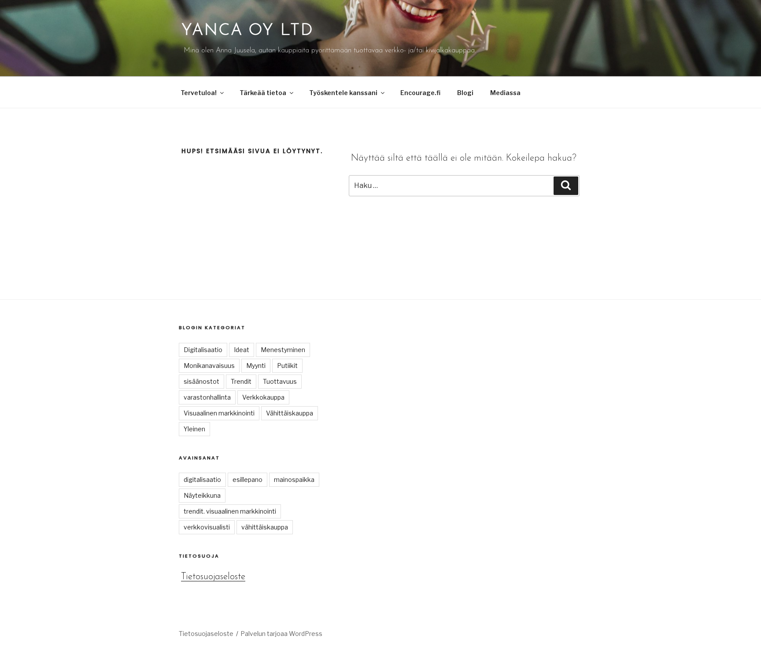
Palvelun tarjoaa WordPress (281, 633)
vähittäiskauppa (264, 527)
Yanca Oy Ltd (247, 31)
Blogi (465, 92)
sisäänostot (201, 381)
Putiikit (287, 365)
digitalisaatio (202, 479)
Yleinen (194, 429)
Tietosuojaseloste (213, 576)
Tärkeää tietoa (263, 92)
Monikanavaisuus (209, 365)
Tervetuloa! (199, 92)
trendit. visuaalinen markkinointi (230, 511)
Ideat (241, 349)
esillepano (247, 479)
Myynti (256, 365)
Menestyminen (283, 349)
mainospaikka (294, 479)
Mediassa (505, 92)
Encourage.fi (420, 92)
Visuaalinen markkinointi (219, 413)
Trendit (241, 381)
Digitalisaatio (203, 349)
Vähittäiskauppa (289, 413)
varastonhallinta (207, 397)
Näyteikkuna (202, 495)
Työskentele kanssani (343, 92)
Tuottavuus (280, 381)
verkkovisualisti (207, 527)
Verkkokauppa (263, 397)
